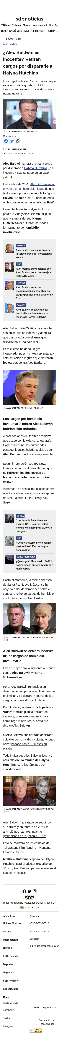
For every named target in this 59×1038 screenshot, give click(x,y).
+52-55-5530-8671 (39, 931)
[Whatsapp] (18, 141)
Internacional (40, 25)
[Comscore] (29, 907)
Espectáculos (10, 989)
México (27, 25)
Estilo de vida (10, 956)
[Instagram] (34, 891)
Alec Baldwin (10, 44)
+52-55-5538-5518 (39, 923)
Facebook (8, 1010)
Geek (6, 997)
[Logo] (29, 19)
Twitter (6, 1018)
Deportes (8, 964)
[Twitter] (12, 141)
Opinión (53, 25)
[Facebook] (6, 141)
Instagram (8, 1026)
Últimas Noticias (12, 25)
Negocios (8, 972)
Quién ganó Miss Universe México (22, 31)
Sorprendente (11, 980)
